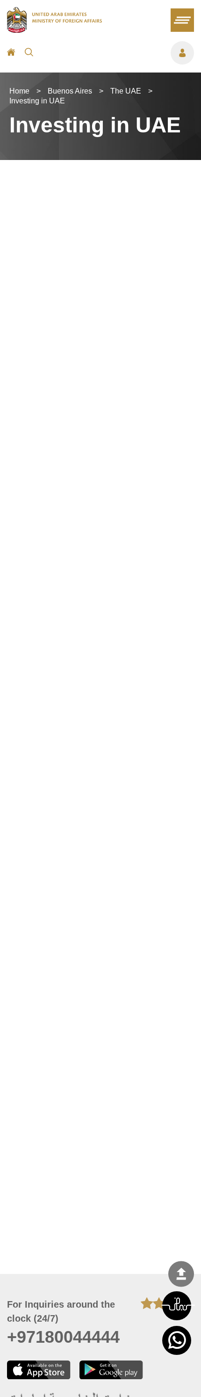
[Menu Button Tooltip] (118, 53)
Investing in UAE (37, 101)
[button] (176, 1305)
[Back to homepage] (54, 30)
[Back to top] (181, 1274)
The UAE (125, 91)
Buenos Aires (70, 91)
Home (19, 91)
